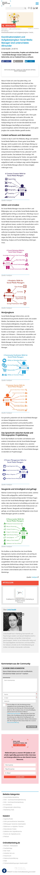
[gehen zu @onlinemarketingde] (31, 9)
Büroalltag (4, 30)
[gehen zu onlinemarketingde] (29, 8)
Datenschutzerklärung (13, 722)
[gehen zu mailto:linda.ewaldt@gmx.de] (23, 614)
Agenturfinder (8, 819)
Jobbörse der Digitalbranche (13, 831)
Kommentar (6, 677)
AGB (5, 861)
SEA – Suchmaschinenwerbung (13, 802)
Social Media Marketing (11, 797)
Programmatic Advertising (12, 807)
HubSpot (34, 577)
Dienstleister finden (10, 829)
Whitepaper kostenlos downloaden (15, 824)
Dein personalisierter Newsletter (14, 821)
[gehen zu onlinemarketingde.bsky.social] (37, 9)
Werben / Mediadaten (11, 846)
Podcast (6, 836)
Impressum (7, 856)
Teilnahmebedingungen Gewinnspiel (15, 863)
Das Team (7, 851)
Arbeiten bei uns (9, 853)
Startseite (4, 29)
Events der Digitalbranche (12, 834)
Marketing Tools (9, 810)
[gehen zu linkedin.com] (34, 9)
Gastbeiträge (8, 848)
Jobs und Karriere (14, 29)
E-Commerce (8, 805)
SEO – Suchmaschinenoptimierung (15, 800)
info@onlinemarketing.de (13, 713)
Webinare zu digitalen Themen (13, 826)
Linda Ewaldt (11, 610)
